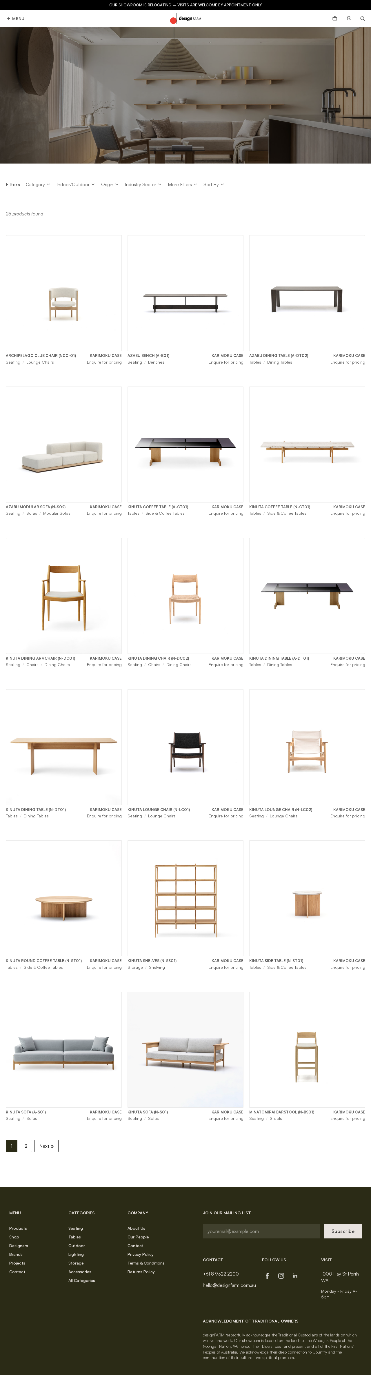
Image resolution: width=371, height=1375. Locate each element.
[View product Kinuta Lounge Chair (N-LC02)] (307, 747)
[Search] (360, 19)
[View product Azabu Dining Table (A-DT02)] (307, 293)
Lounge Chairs (40, 362)
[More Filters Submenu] (195, 184)
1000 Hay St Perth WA (340, 1277)
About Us (136, 1228)
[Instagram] (281, 1276)
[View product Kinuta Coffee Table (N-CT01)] (307, 445)
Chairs (32, 664)
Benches (156, 362)
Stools (276, 1118)
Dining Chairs (57, 664)
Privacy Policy (141, 1254)
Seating (13, 362)
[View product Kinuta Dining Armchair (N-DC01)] (64, 596)
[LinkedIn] (295, 1276)
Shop (14, 1236)
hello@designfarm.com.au (229, 1285)
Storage (135, 967)
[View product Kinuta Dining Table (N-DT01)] (64, 747)
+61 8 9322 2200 (221, 1274)
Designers (18, 1245)
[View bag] (335, 19)
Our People (138, 1236)
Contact (17, 1271)
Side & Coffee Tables (165, 513)
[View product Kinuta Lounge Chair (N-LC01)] (185, 747)
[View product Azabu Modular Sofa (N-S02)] (64, 445)
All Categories (81, 1280)
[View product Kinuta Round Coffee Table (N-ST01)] (64, 898)
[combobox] (35, 184)
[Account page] (349, 19)
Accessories (79, 1271)
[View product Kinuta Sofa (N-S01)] (185, 1050)
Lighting (76, 1254)
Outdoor (76, 1245)
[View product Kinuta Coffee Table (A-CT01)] (185, 445)
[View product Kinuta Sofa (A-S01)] (64, 1050)
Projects (17, 1262)
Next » (46, 1146)
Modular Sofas (56, 513)
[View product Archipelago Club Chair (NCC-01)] (64, 293)
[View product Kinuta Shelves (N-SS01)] (185, 898)
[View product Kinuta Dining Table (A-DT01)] (307, 596)
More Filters (180, 184)
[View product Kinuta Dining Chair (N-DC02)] (185, 596)
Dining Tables (279, 362)
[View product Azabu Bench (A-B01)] (185, 293)
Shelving (157, 967)
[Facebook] (267, 1276)
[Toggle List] (49, 185)
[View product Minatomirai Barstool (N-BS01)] (307, 1050)
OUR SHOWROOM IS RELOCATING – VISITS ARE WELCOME (185, 5)
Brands (16, 1254)
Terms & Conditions (146, 1262)
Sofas (31, 513)
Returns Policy (141, 1271)
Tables (255, 362)
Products (18, 1228)
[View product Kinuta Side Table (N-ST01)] (307, 898)
